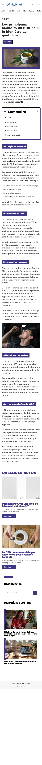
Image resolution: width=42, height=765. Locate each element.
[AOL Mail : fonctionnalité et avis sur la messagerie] (21, 649)
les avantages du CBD (15, 102)
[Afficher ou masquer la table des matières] (32, 111)
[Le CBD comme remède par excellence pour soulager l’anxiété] (21, 536)
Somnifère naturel (12, 122)
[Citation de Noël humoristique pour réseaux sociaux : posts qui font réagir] (21, 619)
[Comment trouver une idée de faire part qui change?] (21, 488)
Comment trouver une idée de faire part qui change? (20, 505)
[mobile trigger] (3, 4)
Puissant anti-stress (12, 126)
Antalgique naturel (12, 118)
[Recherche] (33, 4)
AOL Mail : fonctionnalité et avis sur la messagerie (20, 662)
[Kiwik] (14, 4)
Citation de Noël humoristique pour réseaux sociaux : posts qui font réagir (20, 634)
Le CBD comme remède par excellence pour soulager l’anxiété (18, 554)
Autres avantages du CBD (14, 135)
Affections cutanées (12, 131)
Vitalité (7, 42)
